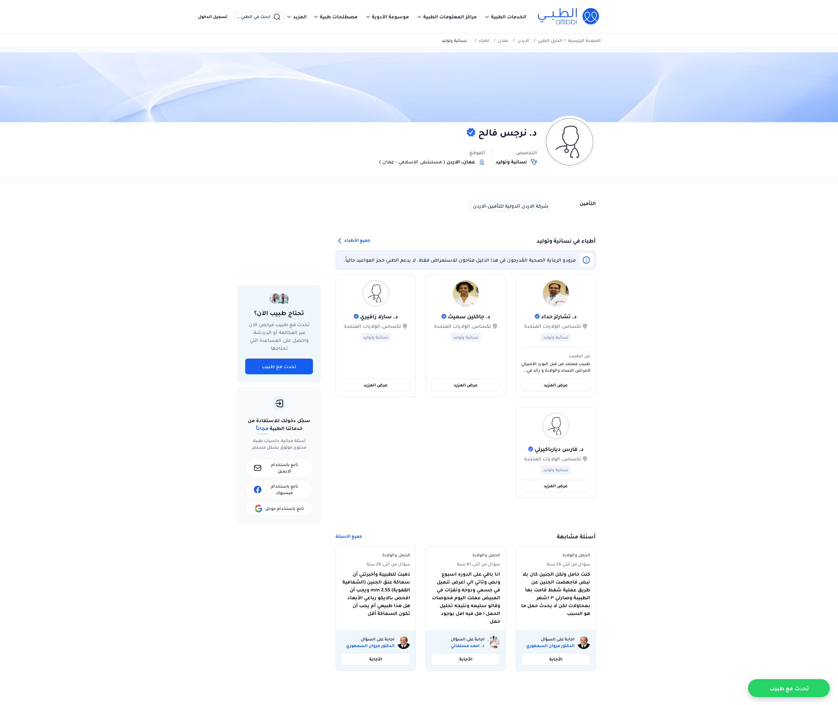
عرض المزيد (556, 384)
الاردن (523, 40)
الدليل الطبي (550, 40)
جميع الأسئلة (349, 536)
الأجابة (555, 659)
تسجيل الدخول (213, 16)
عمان (503, 40)
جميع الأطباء (356, 240)
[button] (505, 16)
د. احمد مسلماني (467, 645)
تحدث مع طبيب (279, 366)
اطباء (484, 40)
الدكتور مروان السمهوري (550, 645)
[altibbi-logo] (569, 16)
